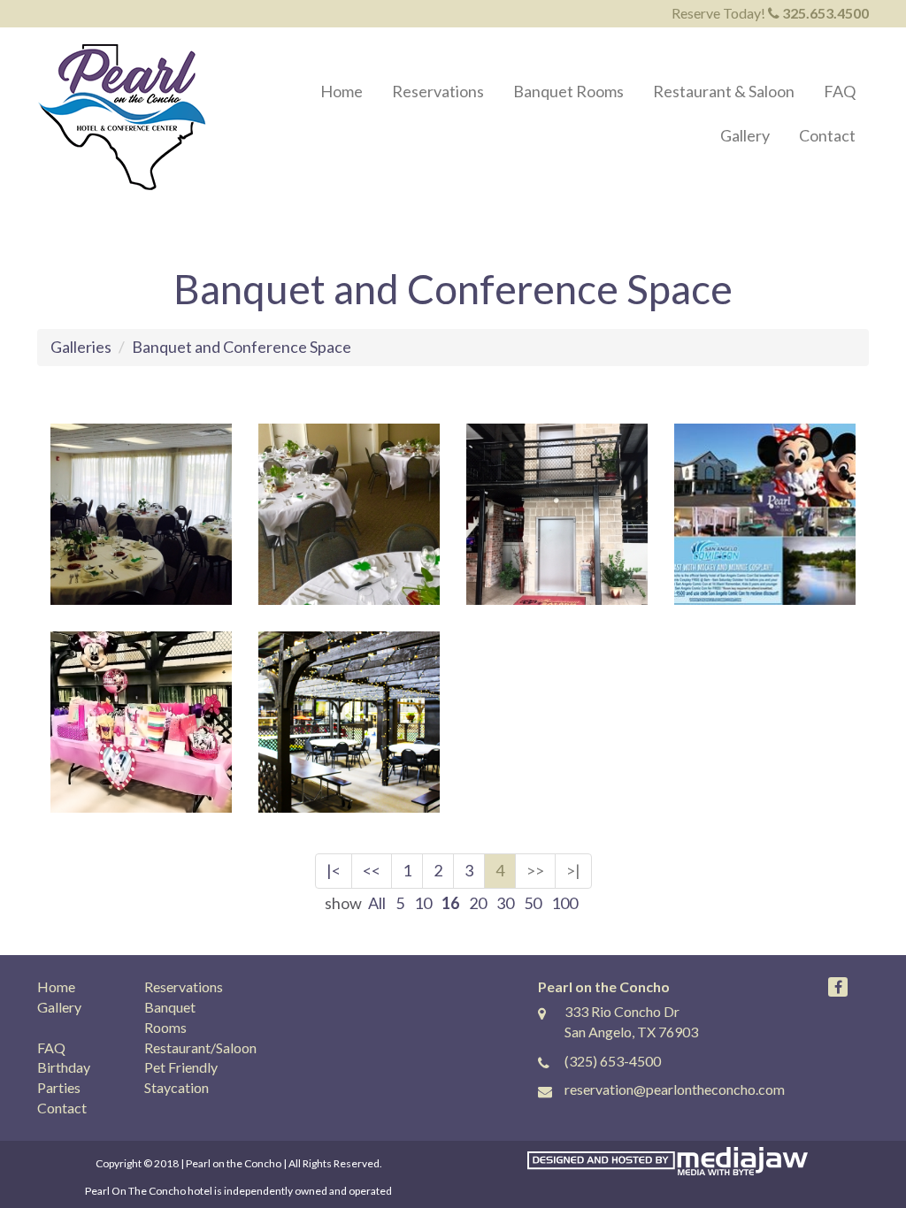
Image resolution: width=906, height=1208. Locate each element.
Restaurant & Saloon (724, 91)
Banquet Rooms (568, 91)
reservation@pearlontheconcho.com (674, 1089)
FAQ (840, 91)
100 (564, 903)
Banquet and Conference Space (241, 346)
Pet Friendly (181, 1067)
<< (371, 870)
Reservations (438, 91)
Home (341, 91)
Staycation (176, 1087)
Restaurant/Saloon (200, 1047)
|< (333, 870)
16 (450, 903)
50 (532, 903)
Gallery (745, 135)
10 (423, 903)
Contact (827, 135)
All (377, 903)
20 (478, 903)
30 (505, 903)
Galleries (80, 346)
